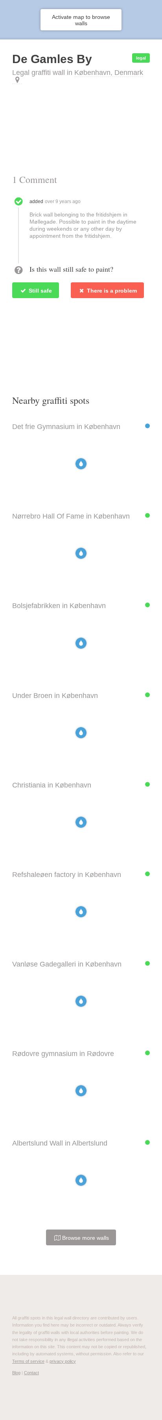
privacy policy (63, 1361)
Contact (31, 1372)
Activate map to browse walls (81, 20)
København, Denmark (108, 73)
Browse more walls (85, 1238)
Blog (16, 1372)
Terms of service (28, 1361)
